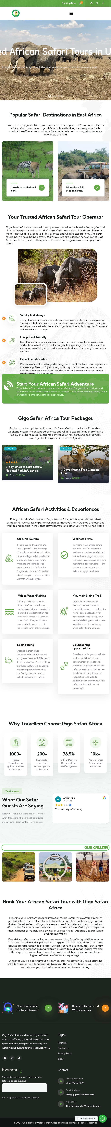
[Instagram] (97, 3)
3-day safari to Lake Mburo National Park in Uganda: (24, 468)
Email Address (73, 1090)
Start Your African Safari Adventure (55, 384)
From (12, 475)
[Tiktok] (103, 3)
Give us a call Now (74, 1078)
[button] (107, 173)
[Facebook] (91, 3)
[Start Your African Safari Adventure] (8, 385)
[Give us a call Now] (61, 1081)
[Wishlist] (49, 449)
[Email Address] (61, 1092)
